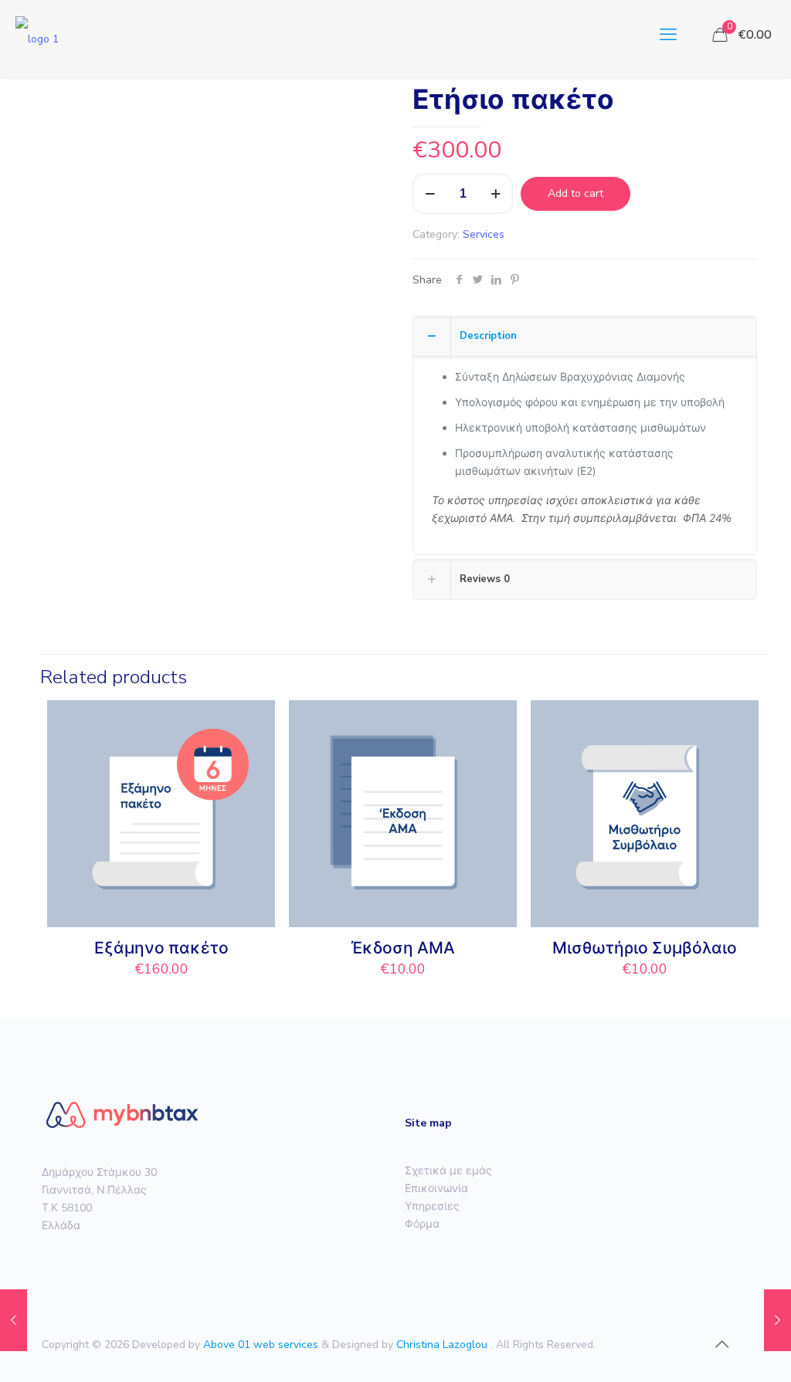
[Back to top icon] (721, 1345)
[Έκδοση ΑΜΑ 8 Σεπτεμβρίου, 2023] (13, 1320)
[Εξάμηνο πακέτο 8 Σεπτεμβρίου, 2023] (777, 1320)
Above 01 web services (262, 1344)
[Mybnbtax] (37, 34)
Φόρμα (422, 1224)
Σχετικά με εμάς (448, 1171)
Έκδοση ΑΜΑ (403, 948)
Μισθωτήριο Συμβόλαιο (644, 948)
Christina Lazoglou (443, 1344)
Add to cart (575, 193)
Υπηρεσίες (432, 1206)
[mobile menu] (668, 35)
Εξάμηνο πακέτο (161, 948)
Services (483, 234)
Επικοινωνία (436, 1188)
